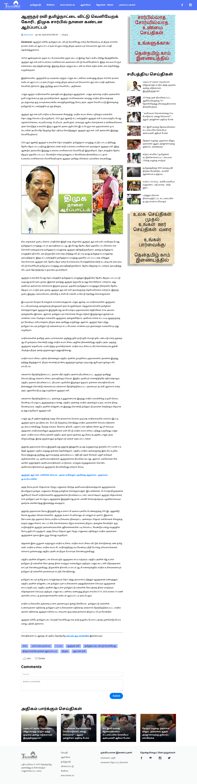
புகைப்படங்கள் (127, 5)
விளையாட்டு (67, 766)
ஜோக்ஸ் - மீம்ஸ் (104, 5)
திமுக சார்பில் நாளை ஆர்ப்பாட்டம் (40, 651)
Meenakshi (28, 35)
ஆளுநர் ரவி (73, 646)
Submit (116, 696)
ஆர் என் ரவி (79, 651)
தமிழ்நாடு (35, 5)
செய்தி (64, 753)
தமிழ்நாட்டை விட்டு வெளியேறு (100, 646)
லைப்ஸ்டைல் (67, 5)
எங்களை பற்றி (108, 758)
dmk (25, 646)
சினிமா (51, 5)
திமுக (65, 651)
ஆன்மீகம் (85, 5)
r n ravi (59, 646)
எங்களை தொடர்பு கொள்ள (114, 762)
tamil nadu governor (41, 646)
